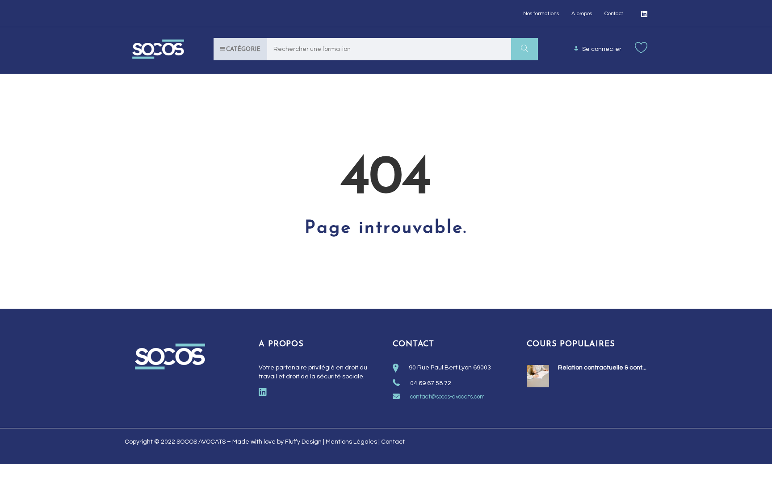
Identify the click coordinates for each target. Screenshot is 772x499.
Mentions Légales (351, 442)
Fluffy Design (303, 442)
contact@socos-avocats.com (447, 397)
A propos (581, 14)
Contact (613, 14)
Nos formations (541, 14)
